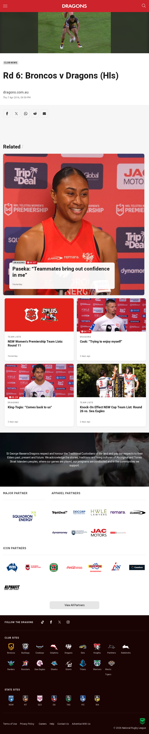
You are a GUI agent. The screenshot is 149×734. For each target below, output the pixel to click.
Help (52, 723)
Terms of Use (10, 723)
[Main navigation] (5, 6)
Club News (10, 63)
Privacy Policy (27, 723)
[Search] (144, 5)
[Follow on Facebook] (51, 622)
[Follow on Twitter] (59, 622)
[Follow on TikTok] (42, 622)
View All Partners (75, 605)
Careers (43, 723)
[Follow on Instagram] (68, 622)
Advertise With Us (81, 723)
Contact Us (63, 723)
